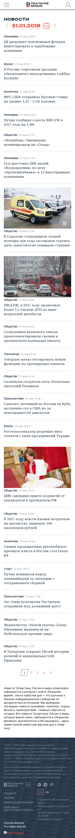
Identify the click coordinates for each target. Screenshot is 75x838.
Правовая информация (18, 802)
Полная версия (14, 823)
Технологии (11, 354)
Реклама (9, 798)
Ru (40, 792)
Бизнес (8, 64)
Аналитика (11, 91)
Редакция (10, 793)
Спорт (8, 568)
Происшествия (14, 398)
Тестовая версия (15, 826)
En (47, 792)
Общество (10, 134)
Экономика (11, 36)
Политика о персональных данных (18, 808)
